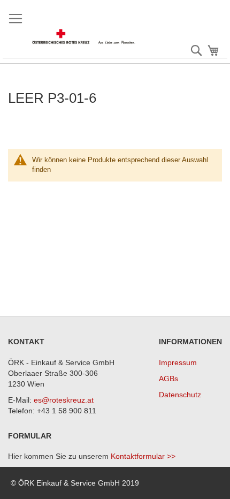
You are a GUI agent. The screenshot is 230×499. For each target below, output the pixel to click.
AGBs (168, 378)
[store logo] (84, 36)
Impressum (178, 362)
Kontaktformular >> (143, 456)
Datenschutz (180, 394)
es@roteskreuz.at (64, 400)
